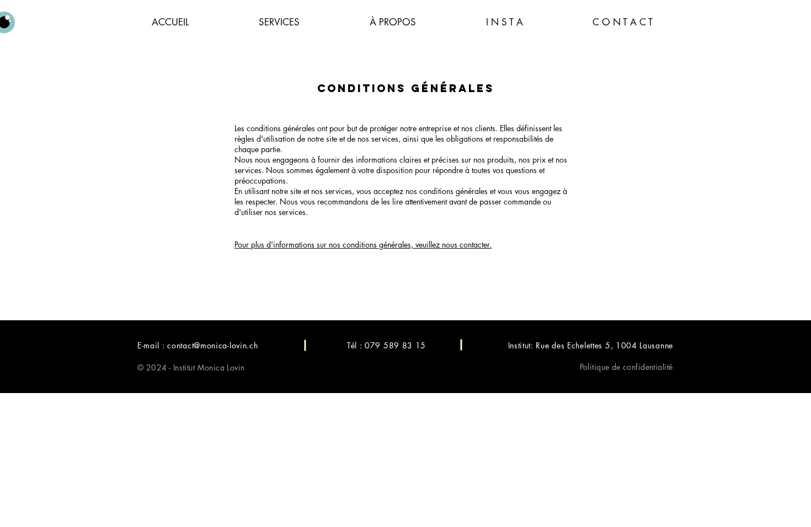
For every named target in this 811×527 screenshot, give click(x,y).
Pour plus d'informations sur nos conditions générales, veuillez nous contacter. (363, 244)
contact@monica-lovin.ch (212, 345)
